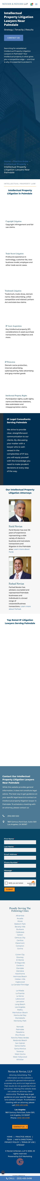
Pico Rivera (20, 1035)
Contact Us (13, 38)
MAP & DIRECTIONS (23, 1140)
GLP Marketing (25, 1156)
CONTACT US (18, 1127)
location (31, 4)
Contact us (16, 480)
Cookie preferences (19, 1176)
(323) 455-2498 (21, 1105)
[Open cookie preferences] (3, 1172)
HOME (9, 1137)
